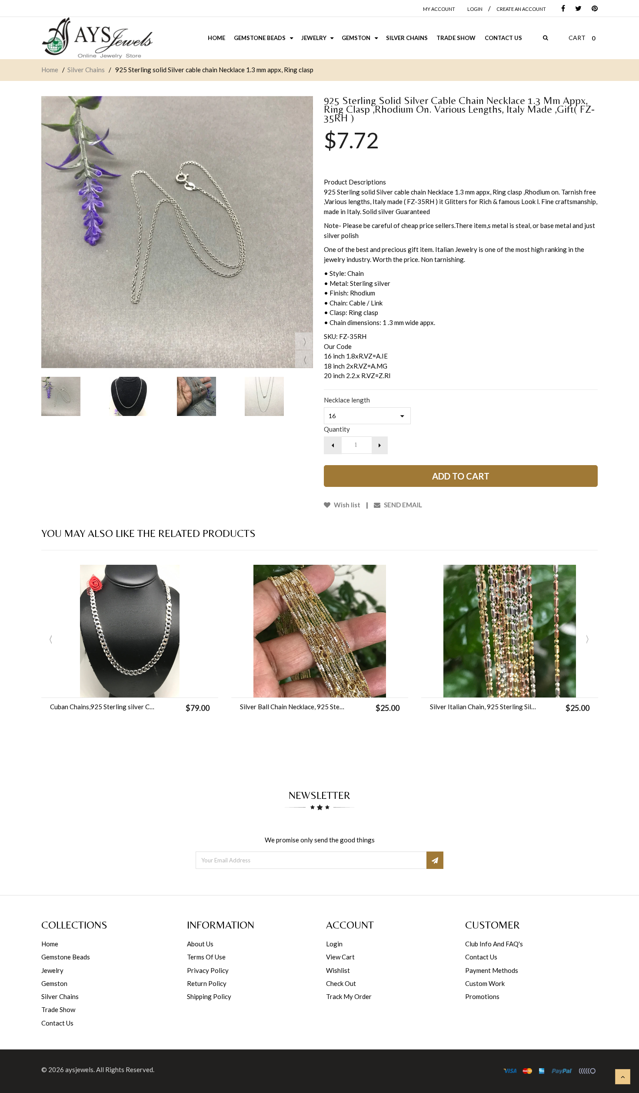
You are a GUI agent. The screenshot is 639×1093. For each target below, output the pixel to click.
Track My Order (349, 996)
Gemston (54, 983)
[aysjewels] (97, 38)
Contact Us (57, 1023)
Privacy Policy (208, 970)
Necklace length (347, 400)
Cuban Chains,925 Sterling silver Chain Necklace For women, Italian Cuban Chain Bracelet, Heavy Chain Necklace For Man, (103, 707)
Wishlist (338, 970)
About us (200, 944)
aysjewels (79, 1069)
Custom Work (485, 983)
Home (49, 70)
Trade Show (58, 1009)
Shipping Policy (209, 996)
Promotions (482, 996)
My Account (439, 9)
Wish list (346, 505)
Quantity (337, 429)
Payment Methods (491, 970)
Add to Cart (460, 476)
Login (334, 944)
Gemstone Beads (65, 957)
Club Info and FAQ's (494, 944)
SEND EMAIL (402, 505)
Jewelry (52, 970)
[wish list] (152, 686)
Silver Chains (86, 70)
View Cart (340, 957)
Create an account (521, 9)
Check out (341, 983)
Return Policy (206, 983)
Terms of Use (206, 957)
